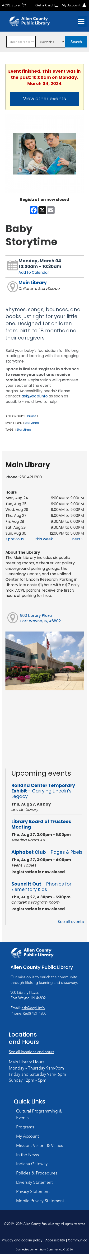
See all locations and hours (31, 1052)
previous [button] (15, 539)
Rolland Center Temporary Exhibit (43, 791)
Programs (25, 1127)
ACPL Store (11, 5)
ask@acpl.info (35, 396)
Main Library (33, 282)
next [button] (76, 539)
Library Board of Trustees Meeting (41, 824)
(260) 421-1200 (34, 1013)
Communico (77, 1240)
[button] (81, 21)
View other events (44, 98)
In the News (27, 1154)
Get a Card (43, 5)
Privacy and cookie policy (22, 1240)
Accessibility (55, 1240)
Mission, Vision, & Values (39, 1145)
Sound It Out (41, 887)
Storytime (31, 423)
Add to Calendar (34, 272)
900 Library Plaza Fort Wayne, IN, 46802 (40, 618)
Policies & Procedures (36, 1173)
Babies (31, 416)
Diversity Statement (34, 1182)
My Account (71, 5)
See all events (71, 921)
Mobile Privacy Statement (40, 1200)
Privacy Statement (33, 1191)
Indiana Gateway (31, 1163)
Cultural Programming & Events (39, 1114)
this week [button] (44, 539)
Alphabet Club (46, 852)
